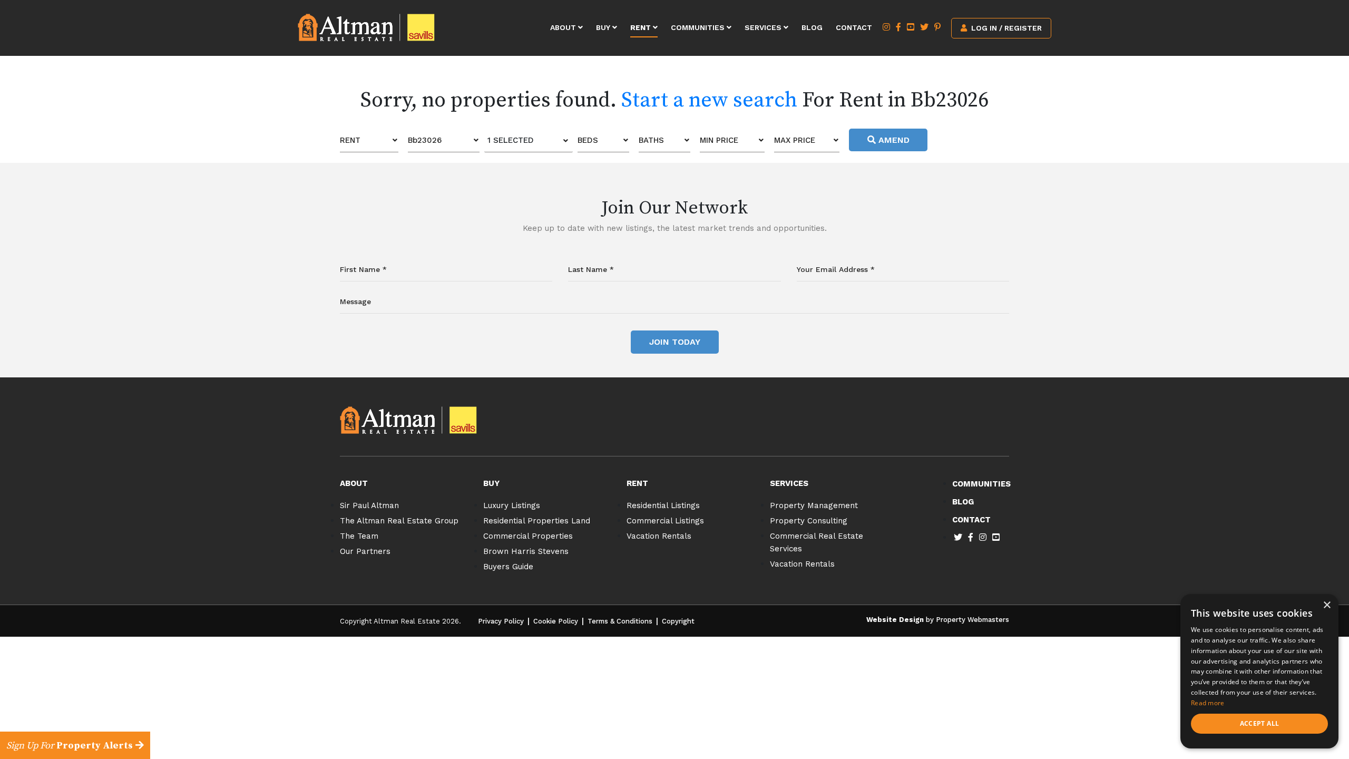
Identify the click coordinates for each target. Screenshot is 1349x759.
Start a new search (709, 100)
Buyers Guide (508, 566)
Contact (854, 27)
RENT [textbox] (350, 140)
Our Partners (365, 551)
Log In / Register (1005, 28)
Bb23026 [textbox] (425, 140)
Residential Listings (663, 505)
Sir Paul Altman (369, 505)
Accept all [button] (1259, 723)
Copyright (678, 621)
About (564, 27)
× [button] (1327, 605)
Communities (699, 27)
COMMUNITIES (981, 484)
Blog (812, 27)
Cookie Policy (555, 621)
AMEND (893, 140)
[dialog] (1259, 671)
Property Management (814, 505)
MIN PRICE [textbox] (719, 140)
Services (764, 27)
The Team (359, 536)
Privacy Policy (501, 621)
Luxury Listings (511, 505)
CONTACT (971, 519)
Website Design (895, 620)
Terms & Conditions (620, 621)
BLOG (963, 502)
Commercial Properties (528, 536)
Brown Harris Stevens (526, 551)
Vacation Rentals (659, 536)
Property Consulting (808, 521)
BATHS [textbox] (651, 140)
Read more (1208, 702)
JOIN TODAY (674, 342)
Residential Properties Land (536, 521)
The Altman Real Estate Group (399, 521)
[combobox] (369, 140)
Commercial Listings (665, 521)
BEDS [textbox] (588, 140)
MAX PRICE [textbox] (794, 140)
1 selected (510, 140)
